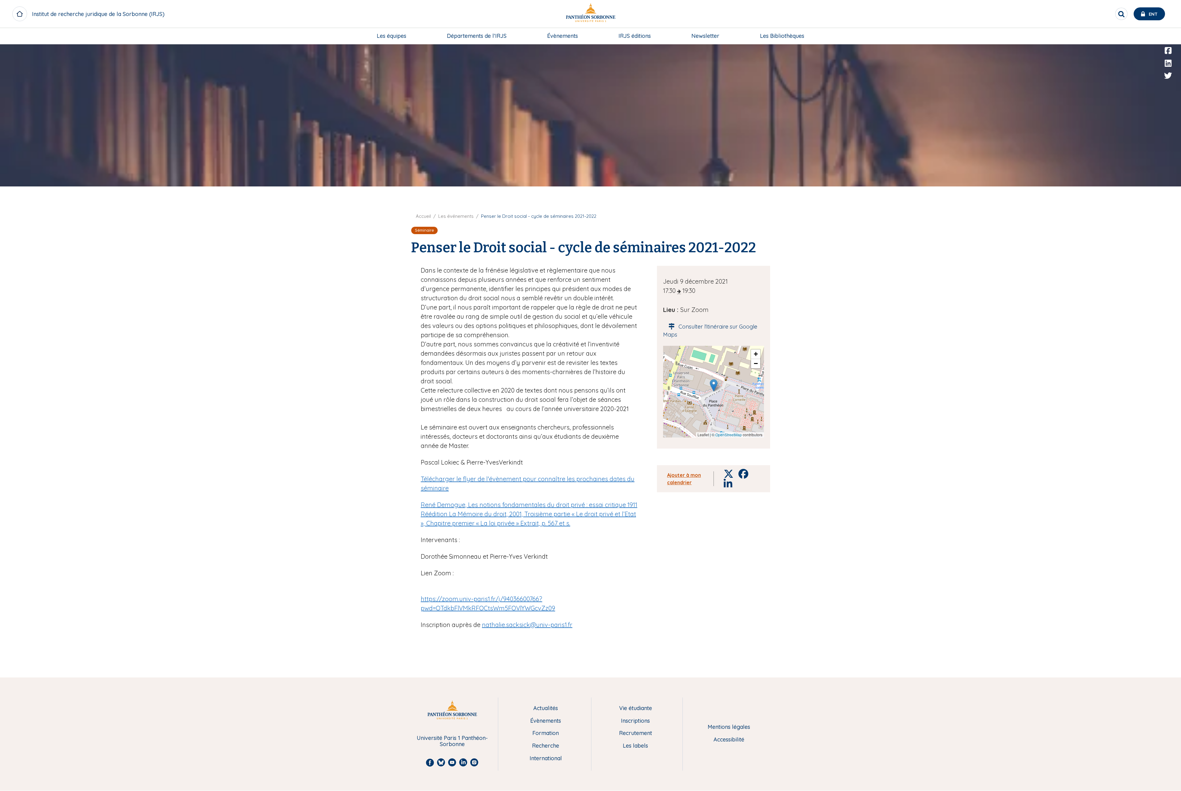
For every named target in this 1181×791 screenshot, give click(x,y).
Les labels (635, 746)
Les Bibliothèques (782, 35)
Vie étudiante (635, 708)
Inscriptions (635, 721)
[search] (1121, 14)
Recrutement (635, 733)
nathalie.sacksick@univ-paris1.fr (527, 625)
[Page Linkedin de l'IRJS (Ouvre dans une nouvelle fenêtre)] (1168, 63)
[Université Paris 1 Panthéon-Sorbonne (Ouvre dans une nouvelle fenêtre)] (590, 14)
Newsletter (705, 35)
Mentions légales (729, 727)
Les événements (456, 216)
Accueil (423, 216)
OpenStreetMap (728, 434)
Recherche (545, 746)
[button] (714, 385)
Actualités (545, 708)
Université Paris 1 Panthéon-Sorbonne (452, 741)
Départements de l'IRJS (477, 35)
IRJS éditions (634, 35)
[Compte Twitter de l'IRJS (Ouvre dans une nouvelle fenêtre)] (1168, 76)
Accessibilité (729, 740)
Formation (545, 733)
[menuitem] (391, 36)
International (546, 758)
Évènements (562, 35)
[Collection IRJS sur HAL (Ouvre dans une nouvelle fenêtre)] (1168, 88)
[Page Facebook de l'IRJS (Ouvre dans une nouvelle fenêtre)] (1168, 51)
